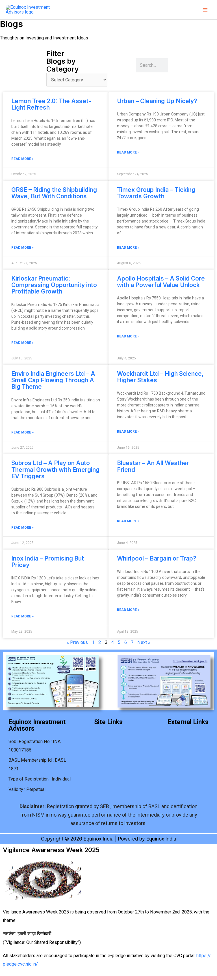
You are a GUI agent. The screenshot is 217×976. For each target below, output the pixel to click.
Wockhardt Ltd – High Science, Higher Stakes (160, 377)
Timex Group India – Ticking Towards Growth (156, 193)
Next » (143, 642)
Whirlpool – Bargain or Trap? (156, 558)
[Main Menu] (205, 9)
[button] (108, 734)
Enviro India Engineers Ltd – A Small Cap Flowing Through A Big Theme (53, 380)
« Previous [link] (77, 642)
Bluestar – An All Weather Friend (153, 466)
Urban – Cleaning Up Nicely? (157, 101)
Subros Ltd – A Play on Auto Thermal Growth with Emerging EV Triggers (55, 469)
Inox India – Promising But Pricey (47, 561)
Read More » (22, 159)
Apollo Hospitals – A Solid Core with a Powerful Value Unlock (161, 281)
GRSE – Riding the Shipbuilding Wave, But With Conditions (54, 193)
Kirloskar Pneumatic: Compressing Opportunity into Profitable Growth (54, 285)
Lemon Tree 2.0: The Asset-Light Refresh (51, 104)
